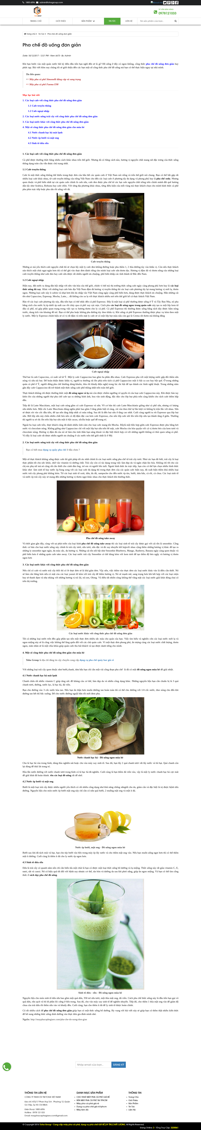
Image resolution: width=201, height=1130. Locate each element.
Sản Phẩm (133, 1104)
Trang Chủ (134, 1097)
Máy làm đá (82, 1110)
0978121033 (167, 13)
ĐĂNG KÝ (118, 1065)
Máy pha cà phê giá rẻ (88, 1104)
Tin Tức (132, 1107)
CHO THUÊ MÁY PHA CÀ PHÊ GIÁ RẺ (93, 1097)
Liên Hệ (128, 21)
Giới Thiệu (133, 1100)
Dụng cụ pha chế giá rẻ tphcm (92, 1107)
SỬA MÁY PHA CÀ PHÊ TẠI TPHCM (92, 1100)
